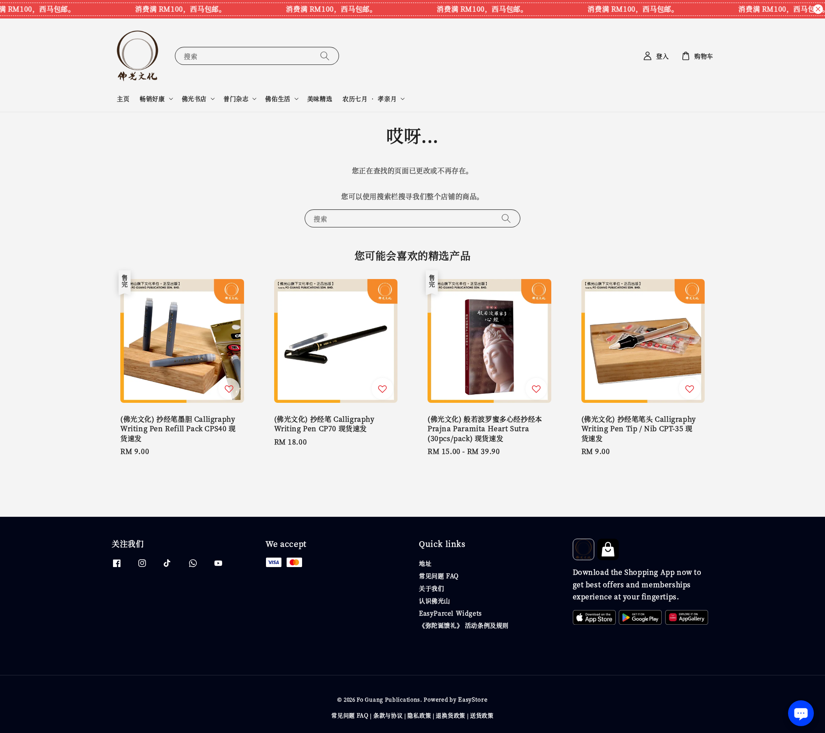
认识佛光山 (434, 600)
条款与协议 (388, 715)
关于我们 (431, 588)
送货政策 (482, 715)
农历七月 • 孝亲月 (369, 98)
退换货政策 (450, 715)
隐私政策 (419, 715)
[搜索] (325, 55)
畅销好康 (152, 98)
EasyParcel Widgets (450, 613)
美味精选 (319, 98)
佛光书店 (194, 98)
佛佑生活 (277, 98)
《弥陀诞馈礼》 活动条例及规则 (464, 625)
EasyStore (472, 699)
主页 (123, 98)
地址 (425, 563)
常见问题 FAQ (439, 575)
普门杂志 (235, 98)
